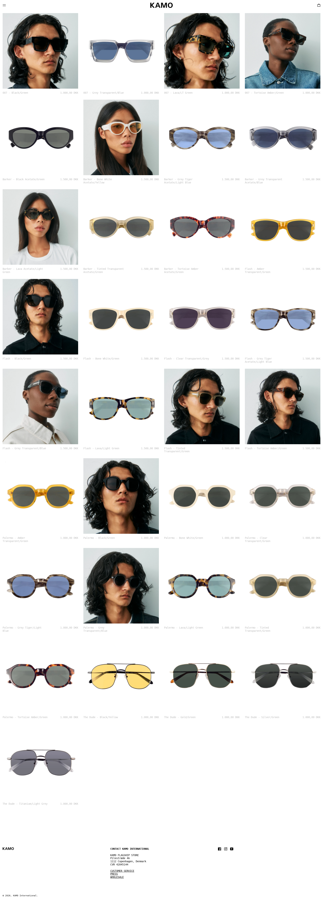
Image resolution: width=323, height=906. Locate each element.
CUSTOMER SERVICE (122, 870)
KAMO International (25, 895)
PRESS (114, 873)
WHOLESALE (117, 877)
